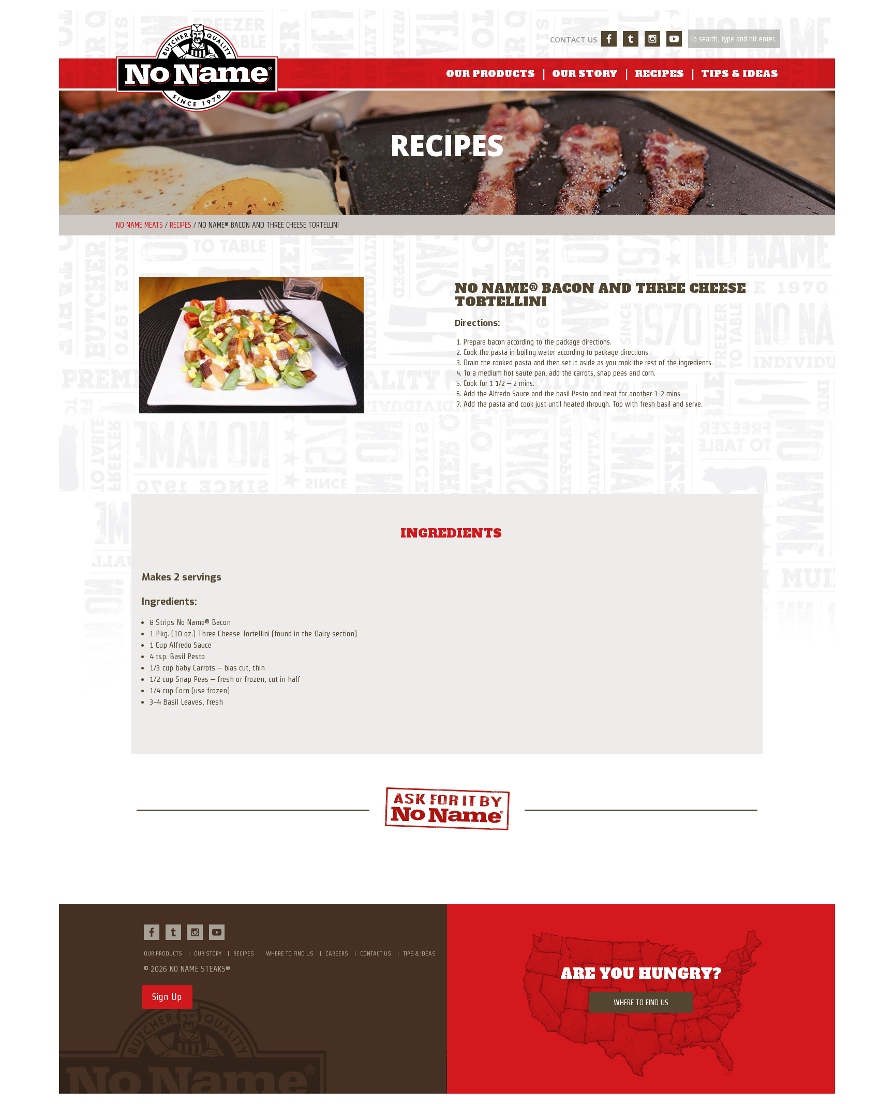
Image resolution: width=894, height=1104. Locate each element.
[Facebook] (609, 39)
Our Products (490, 73)
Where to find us (290, 953)
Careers (336, 953)
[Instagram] (652, 39)
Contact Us (573, 39)
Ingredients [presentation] (451, 533)
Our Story (585, 73)
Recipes (659, 73)
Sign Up (167, 997)
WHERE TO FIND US (641, 1002)
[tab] (451, 533)
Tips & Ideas (739, 73)
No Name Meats (139, 225)
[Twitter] (630, 39)
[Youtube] (674, 39)
